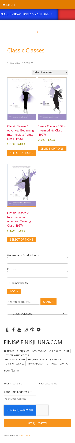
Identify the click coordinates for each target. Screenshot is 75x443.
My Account (39, 351)
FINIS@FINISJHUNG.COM (33, 342)
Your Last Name (48, 383)
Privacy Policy (35, 363)
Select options (21, 153)
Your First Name (13, 383)
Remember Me (20, 283)
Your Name (11, 370)
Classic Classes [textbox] (36, 314)
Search (48, 302)
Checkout (55, 351)
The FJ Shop (23, 351)
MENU (10, 5)
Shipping (52, 363)
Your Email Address (18, 392)
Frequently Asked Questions (44, 359)
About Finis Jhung (15, 359)
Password (12, 269)
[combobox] (37, 312)
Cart (66, 351)
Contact (65, 363)
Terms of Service (14, 363)
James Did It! (24, 435)
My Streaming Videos (17, 355)
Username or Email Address (23, 255)
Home (10, 351)
